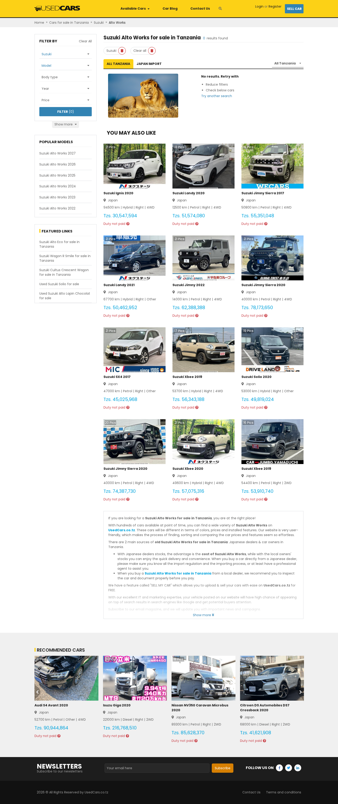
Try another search (216, 96)
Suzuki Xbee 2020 (187, 468)
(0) (65, 111)
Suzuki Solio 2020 (256, 376)
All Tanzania (118, 63)
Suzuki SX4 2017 (117, 376)
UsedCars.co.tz (121, 530)
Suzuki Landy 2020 (188, 193)
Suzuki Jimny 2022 (188, 285)
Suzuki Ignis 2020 (118, 193)
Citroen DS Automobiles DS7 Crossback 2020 (264, 707)
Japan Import (149, 63)
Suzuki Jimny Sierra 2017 (262, 193)
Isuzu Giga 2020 (117, 705)
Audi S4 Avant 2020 (51, 705)
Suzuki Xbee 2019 (187, 376)
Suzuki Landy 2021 (119, 285)
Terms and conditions (283, 792)
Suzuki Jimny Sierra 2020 (263, 285)
